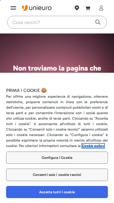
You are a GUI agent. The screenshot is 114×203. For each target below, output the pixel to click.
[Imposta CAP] (77, 8)
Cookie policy (93, 146)
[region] (57, 138)
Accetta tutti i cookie (57, 192)
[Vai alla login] (100, 8)
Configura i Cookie (57, 158)
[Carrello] (88, 8)
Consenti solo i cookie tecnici (57, 175)
